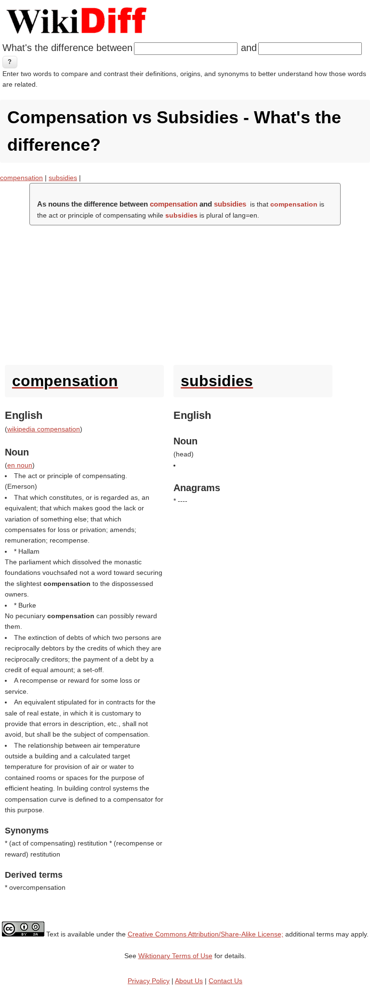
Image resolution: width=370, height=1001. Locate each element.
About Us (189, 981)
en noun (19, 465)
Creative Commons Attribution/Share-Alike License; (205, 934)
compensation (21, 178)
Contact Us (225, 981)
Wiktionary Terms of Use (175, 956)
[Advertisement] (185, 292)
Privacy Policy (149, 981)
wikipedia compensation (43, 429)
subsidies (63, 178)
